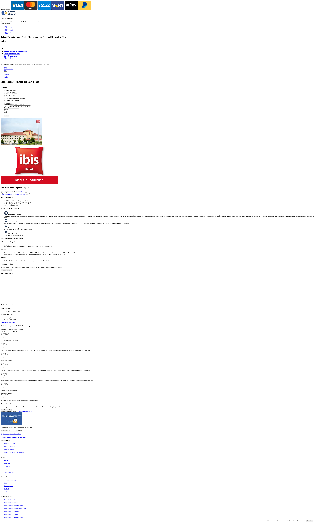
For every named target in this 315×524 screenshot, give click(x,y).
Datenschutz (7, 466)
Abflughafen (7, 103)
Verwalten (302, 520)
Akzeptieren (310, 520)
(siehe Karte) (24, 191)
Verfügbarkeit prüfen (6, 270)
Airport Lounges (10, 95)
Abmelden (8, 58)
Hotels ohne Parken (11, 90)
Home (5, 26)
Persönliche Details (12, 54)
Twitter (6, 76)
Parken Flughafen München (11, 499)
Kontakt (6, 460)
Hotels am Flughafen (9, 446)
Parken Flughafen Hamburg (11, 514)
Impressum (7, 463)
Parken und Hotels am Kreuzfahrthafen (14, 452)
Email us (6, 77)
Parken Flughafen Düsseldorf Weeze (13, 505)
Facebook (6, 74)
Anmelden (19, 430)
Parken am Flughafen (11, 93)
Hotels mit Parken (10, 92)
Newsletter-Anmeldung (10, 480)
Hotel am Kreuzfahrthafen (13, 97)
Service (6, 33)
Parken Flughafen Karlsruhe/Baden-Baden (15, 508)
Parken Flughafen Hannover (11, 511)
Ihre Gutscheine (10, 56)
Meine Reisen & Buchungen (15, 51)
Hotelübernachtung (9, 106)
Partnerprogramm (8, 486)
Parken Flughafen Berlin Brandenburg (14, 517)
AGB (5, 469)
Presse (5, 483)
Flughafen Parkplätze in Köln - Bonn (11, 434)
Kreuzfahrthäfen (8, 32)
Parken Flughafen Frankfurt (11, 502)
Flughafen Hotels (8, 29)
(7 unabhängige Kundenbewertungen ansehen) (13, 194)
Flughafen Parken (8, 27)
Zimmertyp (7, 104)
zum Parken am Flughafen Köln (25, 411)
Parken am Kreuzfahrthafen (13, 100)
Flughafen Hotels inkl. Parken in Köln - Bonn (13, 437)
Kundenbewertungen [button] (8, 322)
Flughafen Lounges (9, 30)
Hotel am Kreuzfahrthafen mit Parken (15, 98)
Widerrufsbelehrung (9, 472)
